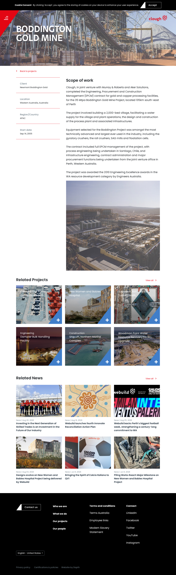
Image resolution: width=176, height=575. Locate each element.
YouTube (132, 535)
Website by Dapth (70, 567)
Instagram (133, 543)
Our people (59, 528)
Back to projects (28, 71)
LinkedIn (131, 513)
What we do (60, 513)
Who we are (60, 506)
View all (149, 280)
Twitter (130, 528)
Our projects (60, 521)
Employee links (99, 520)
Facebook (132, 520)
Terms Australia (99, 513)
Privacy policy (23, 567)
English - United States (29, 553)
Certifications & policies (46, 567)
